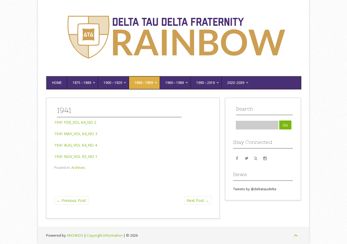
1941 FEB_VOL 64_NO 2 (75, 122)
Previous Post (71, 200)
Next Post (198, 200)
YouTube (256, 158)
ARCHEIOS (75, 235)
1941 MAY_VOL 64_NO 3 (75, 133)
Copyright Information (105, 235)
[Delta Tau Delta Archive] (173, 67)
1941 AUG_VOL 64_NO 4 (75, 145)
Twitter (246, 158)
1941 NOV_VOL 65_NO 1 (75, 156)
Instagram (265, 158)
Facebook (237, 158)
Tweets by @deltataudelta (254, 188)
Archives (78, 167)
